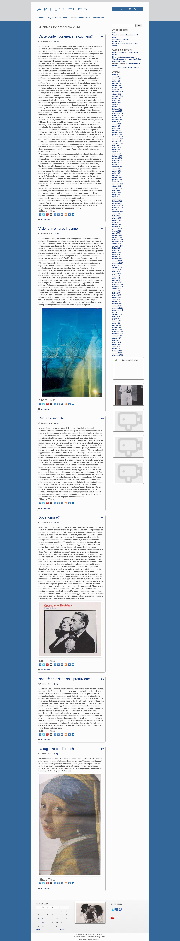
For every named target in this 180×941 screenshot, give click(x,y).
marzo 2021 (116, 199)
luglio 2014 (116, 340)
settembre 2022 (117, 167)
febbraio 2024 (117, 132)
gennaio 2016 (117, 306)
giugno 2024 (116, 124)
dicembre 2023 (117, 137)
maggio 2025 (116, 102)
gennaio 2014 (117, 353)
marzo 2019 (116, 233)
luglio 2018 (116, 248)
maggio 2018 (116, 252)
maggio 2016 (116, 297)
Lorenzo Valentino (118, 53)
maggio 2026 (116, 79)
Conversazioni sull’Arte (80, 17)
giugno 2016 (116, 295)
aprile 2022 (116, 173)
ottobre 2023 (116, 141)
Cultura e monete (51, 418)
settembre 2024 (117, 120)
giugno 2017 (116, 274)
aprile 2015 (116, 323)
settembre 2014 (117, 336)
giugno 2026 (116, 77)
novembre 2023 (117, 139)
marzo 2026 (116, 83)
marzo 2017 (116, 280)
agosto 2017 (116, 269)
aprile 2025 (116, 105)
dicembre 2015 (117, 308)
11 (43, 918)
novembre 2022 (117, 162)
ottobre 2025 (116, 94)
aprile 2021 (116, 197)
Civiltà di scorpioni (118, 41)
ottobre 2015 (116, 312)
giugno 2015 (116, 319)
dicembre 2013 (117, 355)
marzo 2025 (116, 107)
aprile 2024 (116, 128)
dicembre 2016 (117, 284)
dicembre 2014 (117, 332)
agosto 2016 (116, 291)
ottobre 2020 (116, 209)
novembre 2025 (117, 92)
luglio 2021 (116, 190)
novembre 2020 (117, 207)
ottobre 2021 (116, 186)
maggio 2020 (116, 220)
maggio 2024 (116, 126)
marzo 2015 (116, 325)
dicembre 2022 (117, 160)
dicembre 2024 (117, 113)
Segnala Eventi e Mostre (57, 17)
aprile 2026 (116, 81)
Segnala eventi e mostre (128, 57)
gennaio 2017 (117, 282)
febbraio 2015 (117, 327)
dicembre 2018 (117, 239)
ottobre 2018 (116, 244)
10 (38, 918)
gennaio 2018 (117, 261)
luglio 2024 (116, 122)
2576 (114, 33)
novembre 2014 (117, 334)
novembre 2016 (117, 287)
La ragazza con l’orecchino (58, 749)
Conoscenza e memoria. (121, 39)
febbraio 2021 (117, 201)
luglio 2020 (116, 216)
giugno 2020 (116, 218)
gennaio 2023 (117, 158)
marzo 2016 (116, 302)
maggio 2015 (116, 321)
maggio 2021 (116, 195)
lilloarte (114, 57)
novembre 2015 (117, 310)
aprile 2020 (116, 222)
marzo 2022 (116, 175)
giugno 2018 (116, 250)
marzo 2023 (116, 154)
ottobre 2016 (116, 289)
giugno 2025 (116, 100)
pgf (58, 41)
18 (43, 922)
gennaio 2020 (117, 229)
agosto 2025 (116, 98)
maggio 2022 (116, 171)
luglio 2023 (116, 145)
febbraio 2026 (117, 85)
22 (61, 922)
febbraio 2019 (117, 235)
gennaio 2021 (117, 203)
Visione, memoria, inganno (58, 228)
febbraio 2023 (117, 156)
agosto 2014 (116, 338)
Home (41, 17)
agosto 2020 (116, 214)
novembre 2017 (117, 265)
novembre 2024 (117, 115)
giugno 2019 (116, 231)
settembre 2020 (117, 212)
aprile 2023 (116, 152)
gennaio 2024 (117, 135)
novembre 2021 (117, 184)
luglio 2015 (116, 317)
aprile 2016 (116, 299)
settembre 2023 (117, 143)
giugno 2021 (116, 192)
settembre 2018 (117, 246)
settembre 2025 (117, 96)
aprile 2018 (116, 254)
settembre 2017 (117, 267)
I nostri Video (98, 17)
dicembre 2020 (117, 205)
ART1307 (115, 68)
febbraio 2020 (117, 227)
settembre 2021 (117, 188)
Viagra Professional (119, 59)
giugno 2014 (116, 342)
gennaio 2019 (117, 237)
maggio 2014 (116, 344)
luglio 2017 (116, 272)
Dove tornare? (49, 517)
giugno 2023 (116, 147)
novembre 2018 (117, 242)
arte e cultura (45, 220)
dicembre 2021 (117, 182)
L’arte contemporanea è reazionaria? (65, 36)
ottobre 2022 (116, 165)
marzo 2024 (116, 130)
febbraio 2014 (117, 351)
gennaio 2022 (117, 180)
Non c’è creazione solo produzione (64, 679)
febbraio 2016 (117, 304)
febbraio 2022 (117, 177)
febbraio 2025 (117, 109)
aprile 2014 (116, 346)
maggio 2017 (116, 276)
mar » (62, 929)
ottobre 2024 (116, 117)
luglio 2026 (116, 75)
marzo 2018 (116, 257)
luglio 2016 (116, 293)
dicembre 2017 (117, 263)
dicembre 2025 (117, 90)
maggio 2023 (116, 149)
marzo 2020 (116, 224)
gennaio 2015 (117, 329)
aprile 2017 (116, 278)
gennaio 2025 (117, 111)
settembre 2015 (117, 314)
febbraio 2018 (117, 259)
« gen (38, 929)
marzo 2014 (116, 349)
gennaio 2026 (117, 87)
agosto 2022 (116, 169)
